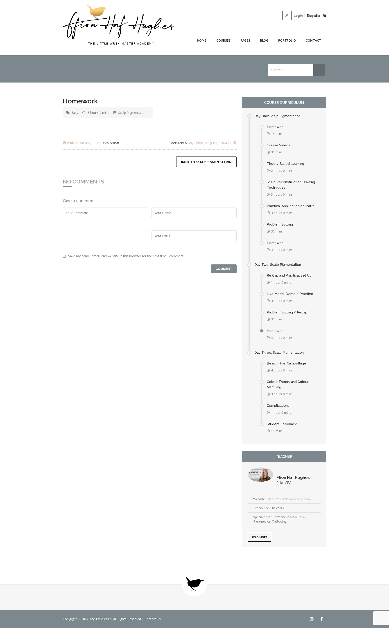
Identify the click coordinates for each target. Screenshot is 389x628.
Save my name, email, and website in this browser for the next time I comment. (126, 256)
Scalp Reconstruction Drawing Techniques (291, 185)
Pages (245, 40)
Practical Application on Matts (290, 206)
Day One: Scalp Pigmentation (277, 116)
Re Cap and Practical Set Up (289, 275)
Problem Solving (280, 224)
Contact (313, 40)
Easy (74, 112)
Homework (276, 127)
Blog (264, 40)
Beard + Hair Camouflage (286, 363)
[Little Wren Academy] (118, 24)
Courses (223, 40)
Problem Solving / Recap (92, 143)
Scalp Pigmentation (132, 112)
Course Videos (278, 145)
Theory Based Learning (285, 164)
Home (201, 40)
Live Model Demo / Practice (290, 294)
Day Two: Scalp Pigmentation (277, 265)
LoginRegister (307, 16)
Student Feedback (282, 424)
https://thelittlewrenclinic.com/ (289, 499)
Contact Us (153, 619)
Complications (278, 406)
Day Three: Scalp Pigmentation (202, 143)
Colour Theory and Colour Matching (287, 384)
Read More (259, 537)
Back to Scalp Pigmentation (206, 162)
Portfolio (287, 40)
